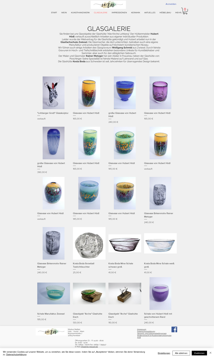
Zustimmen (199, 353)
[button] (185, 11)
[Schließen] (210, 353)
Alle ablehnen (181, 353)
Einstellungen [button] (164, 353)
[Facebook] (174, 329)
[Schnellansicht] (53, 92)
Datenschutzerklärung (16, 354)
